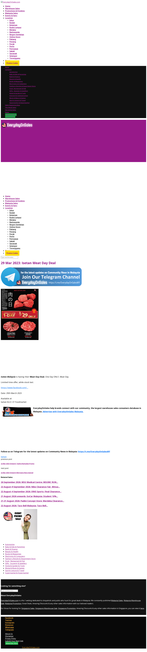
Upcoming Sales (10, 110)
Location (9, 18)
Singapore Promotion (67, 608)
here (142, 608)
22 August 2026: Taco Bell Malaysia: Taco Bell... (24, 505)
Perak (12, 44)
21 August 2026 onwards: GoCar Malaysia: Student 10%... (29, 496)
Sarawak (13, 53)
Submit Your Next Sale (14, 641)
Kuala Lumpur (15, 27)
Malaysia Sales (11, 13)
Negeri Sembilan (16, 34)
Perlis (11, 46)
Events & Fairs (11, 15)
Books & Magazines (16, 81)
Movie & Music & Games (17, 98)
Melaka (12, 30)
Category (8, 70)
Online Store (14, 37)
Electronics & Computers (18, 84)
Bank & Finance (14, 77)
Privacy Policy (10, 638)
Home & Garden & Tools (17, 93)
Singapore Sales (27, 608)
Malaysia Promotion (13, 603)
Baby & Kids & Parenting (17, 74)
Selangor (13, 56)
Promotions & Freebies (15, 11)
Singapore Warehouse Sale (46, 608)
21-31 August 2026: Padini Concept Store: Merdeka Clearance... (32, 501)
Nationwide (14, 32)
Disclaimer (9, 636)
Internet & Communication (18, 96)
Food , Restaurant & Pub (17, 89)
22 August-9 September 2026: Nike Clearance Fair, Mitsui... (30, 486)
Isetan (4, 456)
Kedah (12, 23)
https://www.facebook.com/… (14, 387)
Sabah (12, 51)
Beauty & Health (15, 79)
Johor (11, 20)
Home (7, 6)
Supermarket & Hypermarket (19, 103)
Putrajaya (13, 49)
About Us (9, 634)
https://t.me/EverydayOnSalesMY (94, 451)
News (7, 112)
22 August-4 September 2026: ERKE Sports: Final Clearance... (31, 491)
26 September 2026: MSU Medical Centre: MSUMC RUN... (29, 482)
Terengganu (14, 58)
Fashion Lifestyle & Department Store (22, 86)
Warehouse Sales (12, 8)
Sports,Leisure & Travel (17, 100)
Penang (12, 42)
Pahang (12, 39)
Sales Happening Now (12, 105)
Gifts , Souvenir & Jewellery (18, 91)
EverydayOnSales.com (9, 600)
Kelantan (13, 25)
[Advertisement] (65, 146)
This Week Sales (10, 107)
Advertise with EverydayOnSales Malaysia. (62, 411)
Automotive (13, 72)
